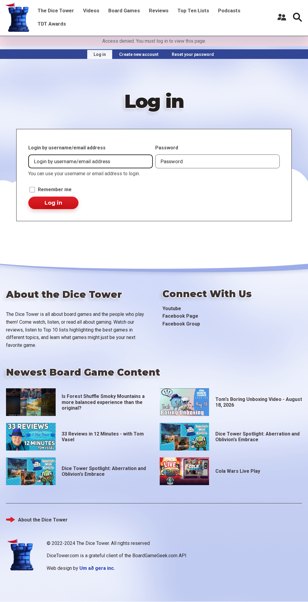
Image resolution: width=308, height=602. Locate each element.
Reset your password (193, 54)
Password (166, 148)
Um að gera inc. (97, 568)
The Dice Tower (56, 11)
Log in (100, 54)
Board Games (124, 11)
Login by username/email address (67, 148)
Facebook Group (181, 324)
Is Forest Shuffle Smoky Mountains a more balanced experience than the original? (103, 402)
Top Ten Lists (193, 11)
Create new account (139, 54)
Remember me (55, 189)
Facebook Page (180, 316)
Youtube (171, 308)
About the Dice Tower (43, 520)
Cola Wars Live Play (237, 471)
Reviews (158, 11)
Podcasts (229, 11)
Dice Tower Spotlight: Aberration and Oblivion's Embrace (257, 436)
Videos (91, 11)
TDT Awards (52, 24)
